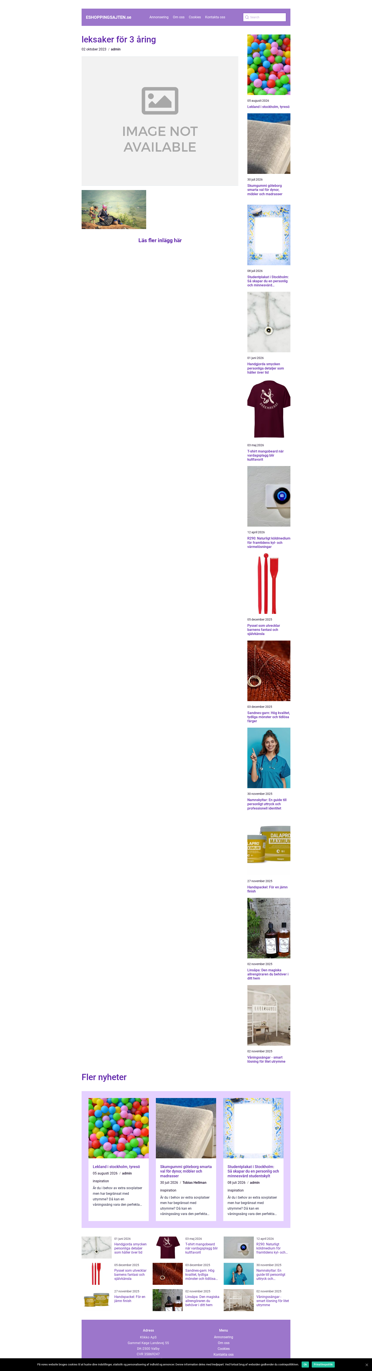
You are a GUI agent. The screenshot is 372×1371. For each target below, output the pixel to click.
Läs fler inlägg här (160, 240)
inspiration (101, 1181)
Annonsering (159, 17)
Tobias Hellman (194, 1183)
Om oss (178, 17)
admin (116, 49)
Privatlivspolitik (323, 1364)
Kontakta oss (215, 17)
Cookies (195, 17)
